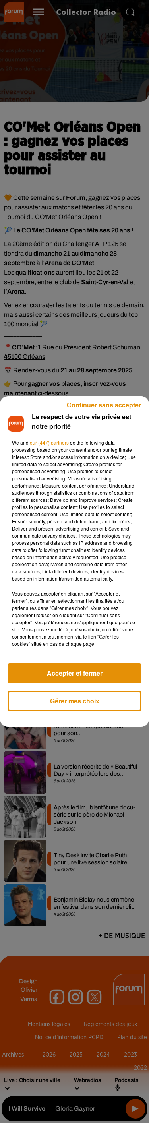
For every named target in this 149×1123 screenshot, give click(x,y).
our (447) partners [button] (49, 442)
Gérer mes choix (74, 700)
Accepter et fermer (75, 673)
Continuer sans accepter (104, 404)
